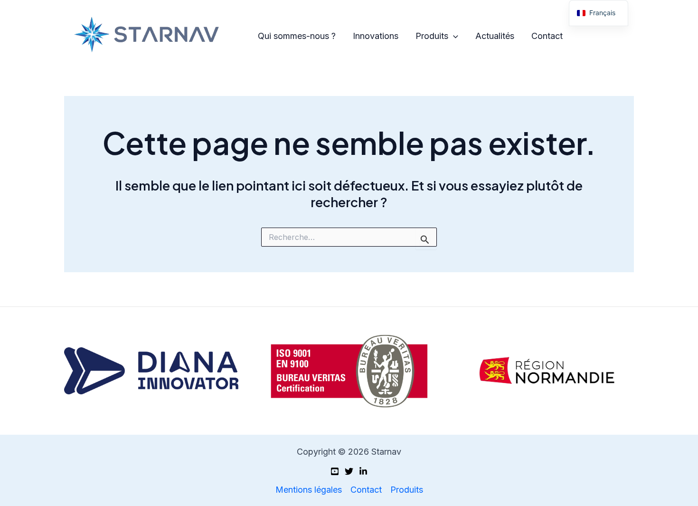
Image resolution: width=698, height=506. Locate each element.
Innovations (375, 36)
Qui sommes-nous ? (297, 36)
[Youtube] (334, 471)
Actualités (494, 36)
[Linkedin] (363, 471)
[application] (453, 36)
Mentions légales (308, 490)
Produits (431, 36)
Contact (547, 36)
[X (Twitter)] (349, 471)
